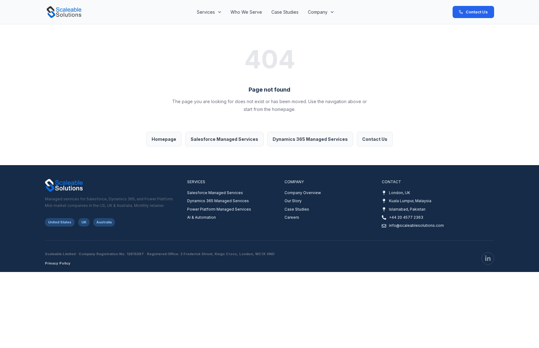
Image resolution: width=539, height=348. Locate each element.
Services (206, 12)
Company (318, 12)
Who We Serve (246, 12)
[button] (60, 222)
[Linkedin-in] (488, 258)
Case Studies (285, 12)
